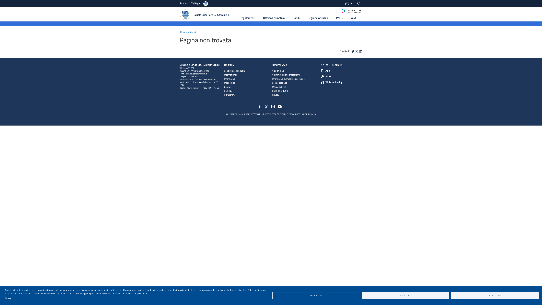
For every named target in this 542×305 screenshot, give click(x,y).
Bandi (296, 18)
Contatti (228, 87)
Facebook (259, 107)
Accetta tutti (495, 295)
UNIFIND (228, 90)
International (230, 74)
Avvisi (192, 32)
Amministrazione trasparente (286, 74)
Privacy (8, 298)
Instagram (273, 106)
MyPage (195, 3)
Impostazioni (316, 295)
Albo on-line (278, 70)
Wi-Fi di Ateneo (333, 65)
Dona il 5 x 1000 (280, 90)
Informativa (229, 78)
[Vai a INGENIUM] (350, 11)
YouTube (280, 107)
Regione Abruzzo (318, 18)
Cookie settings (279, 82)
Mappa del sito (279, 87)
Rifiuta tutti (405, 295)
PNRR (339, 18)
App (327, 71)
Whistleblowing (333, 82)
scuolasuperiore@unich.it (196, 73)
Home (183, 32)
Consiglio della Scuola (234, 70)
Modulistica (229, 82)
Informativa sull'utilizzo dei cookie (288, 78)
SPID (328, 76)
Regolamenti (247, 18)
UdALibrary (229, 94)
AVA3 (354, 18)
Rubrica (184, 3)
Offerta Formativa (274, 18)
